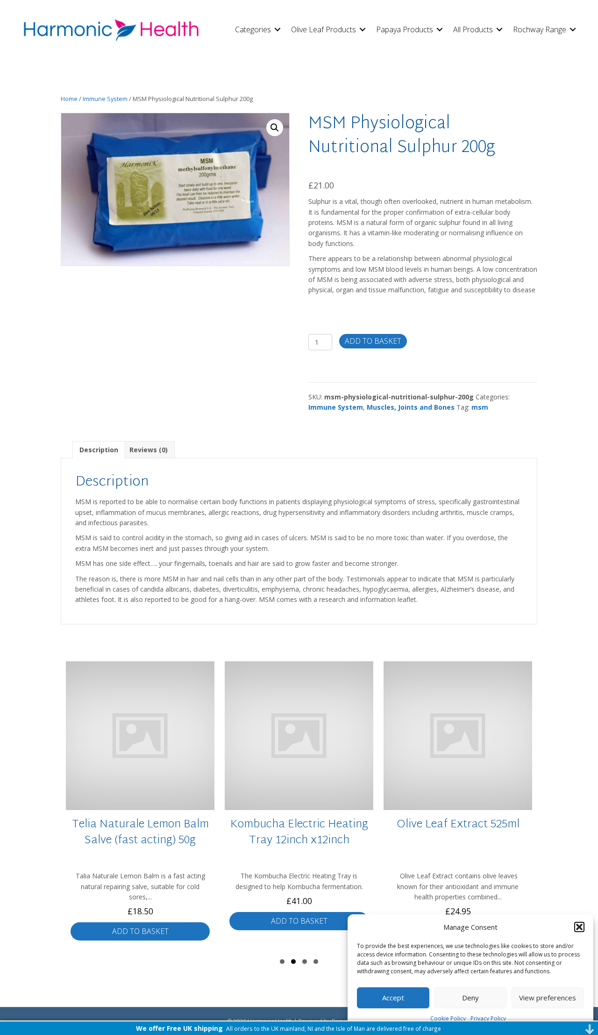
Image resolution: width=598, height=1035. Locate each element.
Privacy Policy (488, 1018)
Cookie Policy (448, 1018)
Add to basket (373, 341)
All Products (473, 29)
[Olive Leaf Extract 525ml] (362, 804)
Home (69, 98)
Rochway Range (539, 29)
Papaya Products (404, 29)
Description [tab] (98, 449)
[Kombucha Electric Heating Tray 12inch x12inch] (203, 804)
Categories (253, 29)
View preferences (547, 997)
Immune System (105, 98)
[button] (579, 927)
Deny (470, 997)
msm (479, 407)
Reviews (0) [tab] (148, 449)
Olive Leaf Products (323, 29)
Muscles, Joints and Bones (411, 407)
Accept (393, 997)
